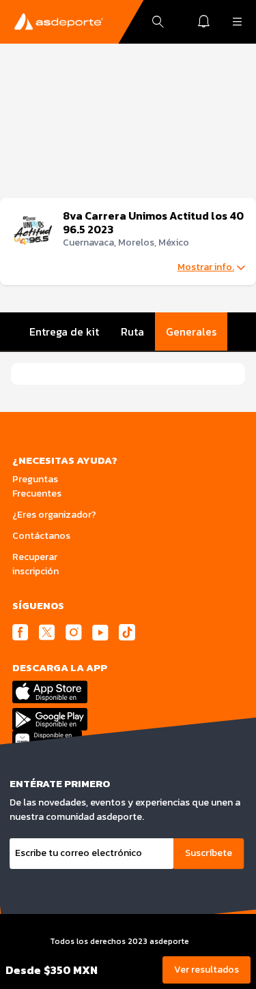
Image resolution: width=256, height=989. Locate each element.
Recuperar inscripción (35, 564)
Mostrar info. (205, 267)
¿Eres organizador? (54, 514)
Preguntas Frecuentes (36, 486)
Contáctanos (41, 536)
